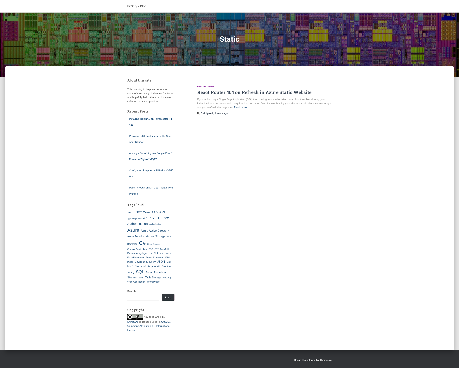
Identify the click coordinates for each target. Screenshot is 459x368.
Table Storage (153, 277)
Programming (205, 86)
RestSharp (167, 266)
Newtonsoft (140, 266)
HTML (167, 257)
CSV (156, 249)
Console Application (137, 249)
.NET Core (142, 212)
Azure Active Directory (155, 230)
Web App (167, 277)
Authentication (137, 224)
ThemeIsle (326, 360)
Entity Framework (135, 257)
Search (131, 291)
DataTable (165, 249)
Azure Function (136, 236)
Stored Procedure (156, 272)
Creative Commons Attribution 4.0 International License (149, 325)
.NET (130, 212)
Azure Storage (155, 236)
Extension (158, 257)
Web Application (136, 281)
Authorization (155, 224)
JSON (161, 261)
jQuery (152, 262)
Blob (169, 236)
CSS (150, 249)
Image (130, 262)
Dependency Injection (139, 253)
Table (140, 277)
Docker (168, 253)
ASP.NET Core (156, 218)
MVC (130, 266)
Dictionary (158, 253)
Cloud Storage (153, 244)
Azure (133, 230)
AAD (155, 212)
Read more (240, 107)
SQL (140, 271)
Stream (131, 277)
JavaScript (141, 261)
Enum (149, 257)
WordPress (153, 281)
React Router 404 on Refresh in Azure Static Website (254, 92)
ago (221, 113)
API (162, 212)
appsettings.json (134, 219)
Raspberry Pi (154, 266)
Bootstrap (132, 244)
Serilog (130, 272)
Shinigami (132, 321)
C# (142, 243)
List (169, 261)
